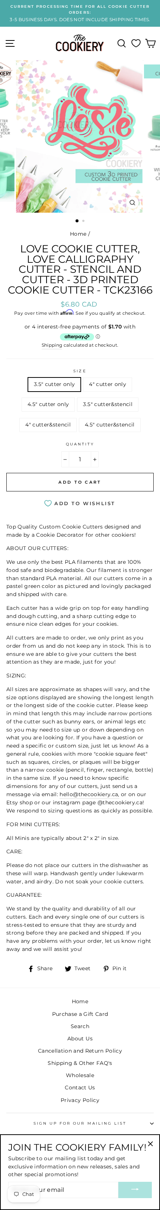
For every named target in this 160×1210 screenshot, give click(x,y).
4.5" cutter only (48, 404)
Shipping (52, 345)
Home (78, 234)
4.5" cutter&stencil (109, 425)
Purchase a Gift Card (80, 1014)
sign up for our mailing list (80, 1123)
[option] (80, 13)
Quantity (80, 444)
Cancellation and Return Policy (80, 1051)
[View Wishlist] (136, 43)
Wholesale (80, 1075)
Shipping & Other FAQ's (80, 1063)
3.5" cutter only (54, 384)
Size (79, 371)
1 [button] (77, 221)
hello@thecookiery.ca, (89, 794)
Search (80, 1026)
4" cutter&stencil (48, 425)
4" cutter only (107, 384)
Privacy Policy (80, 1100)
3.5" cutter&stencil (107, 404)
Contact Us (80, 1087)
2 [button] (84, 221)
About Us (80, 1038)
